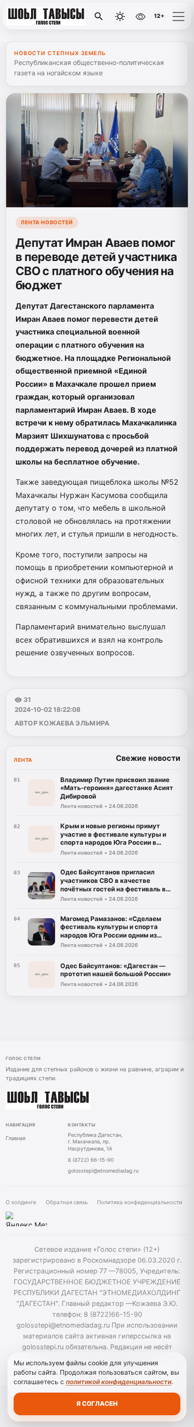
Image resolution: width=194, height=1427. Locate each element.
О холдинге (21, 1202)
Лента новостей (47, 222)
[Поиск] (99, 16)
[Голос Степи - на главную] (46, 16)
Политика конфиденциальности (139, 1202)
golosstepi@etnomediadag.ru (103, 1170)
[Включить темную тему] (120, 16)
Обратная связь (67, 1202)
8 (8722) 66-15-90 (91, 1160)
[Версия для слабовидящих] (140, 16)
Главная (15, 1138)
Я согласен (97, 1403)
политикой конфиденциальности (118, 1382)
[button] (178, 16)
